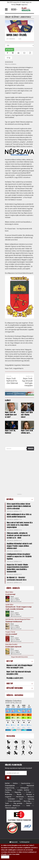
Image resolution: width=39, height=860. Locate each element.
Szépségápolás (10, 785)
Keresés (30, 448)
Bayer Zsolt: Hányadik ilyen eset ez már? (11, 414)
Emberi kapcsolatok (14, 801)
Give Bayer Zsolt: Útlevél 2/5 (7, 62)
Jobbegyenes (24, 788)
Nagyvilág (18, 792)
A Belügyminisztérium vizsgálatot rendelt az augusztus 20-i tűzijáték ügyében (19, 556)
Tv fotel (28, 792)
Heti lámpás (20, 796)
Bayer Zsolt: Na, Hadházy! (10, 431)
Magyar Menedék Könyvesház (19, 657)
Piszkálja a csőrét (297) (14, 678)
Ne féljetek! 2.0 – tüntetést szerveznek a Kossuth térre (16, 578)
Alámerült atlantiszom (12, 805)
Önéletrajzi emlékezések (14, 621)
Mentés (10, 49)
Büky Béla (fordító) (11, 644)
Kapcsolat (14, 842)
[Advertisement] (19, 472)
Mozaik (19, 794)
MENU (13, 9)
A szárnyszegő (10, 594)
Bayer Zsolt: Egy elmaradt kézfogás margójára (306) (18, 672)
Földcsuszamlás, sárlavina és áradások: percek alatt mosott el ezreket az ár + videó (18, 535)
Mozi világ (27, 801)
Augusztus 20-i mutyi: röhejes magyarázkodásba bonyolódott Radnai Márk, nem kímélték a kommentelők (18, 568)
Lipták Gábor (9, 604)
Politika (7, 792)
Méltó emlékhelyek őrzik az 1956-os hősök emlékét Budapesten (19, 515)
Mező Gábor (9, 592)
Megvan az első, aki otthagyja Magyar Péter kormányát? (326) (19, 666)
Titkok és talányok (10, 808)
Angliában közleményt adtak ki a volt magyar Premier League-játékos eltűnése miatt (19, 545)
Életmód (29, 803)
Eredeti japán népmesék (13, 646)
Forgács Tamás (10, 632)
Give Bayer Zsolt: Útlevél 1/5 (6, 62)
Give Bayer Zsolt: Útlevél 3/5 (9, 62)
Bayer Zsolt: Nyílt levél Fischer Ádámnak (12, 380)
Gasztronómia (25, 783)
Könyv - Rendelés (13, 588)
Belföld (7, 783)
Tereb (7, 803)
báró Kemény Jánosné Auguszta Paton (18, 619)
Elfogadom (5, 857)
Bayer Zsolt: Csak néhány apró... (27, 431)
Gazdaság (8, 790)
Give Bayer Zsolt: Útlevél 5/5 (12, 62)
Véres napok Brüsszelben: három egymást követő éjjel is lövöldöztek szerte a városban (19, 506)
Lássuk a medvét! (11, 634)
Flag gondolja (18, 803)
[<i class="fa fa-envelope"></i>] (8, 777)
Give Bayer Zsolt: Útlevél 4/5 (10, 62)
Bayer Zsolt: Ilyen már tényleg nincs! (27, 414)
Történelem (11, 799)
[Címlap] (26, 9)
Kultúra (15, 783)
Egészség (31, 799)
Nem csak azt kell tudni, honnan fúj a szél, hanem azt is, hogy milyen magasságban (19, 524)
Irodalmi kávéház (23, 790)
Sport (21, 799)
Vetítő (28, 805)
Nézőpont (31, 796)
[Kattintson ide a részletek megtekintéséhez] (8, 599)
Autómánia (8, 794)
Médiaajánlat (25, 842)
